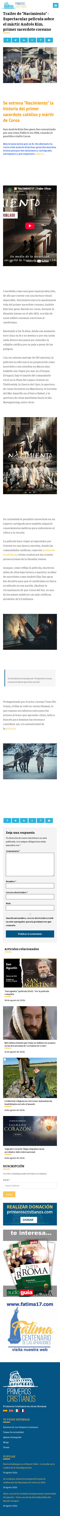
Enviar (9, 1194)
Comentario (13, 850)
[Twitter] (15, 40)
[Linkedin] (24, 40)
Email (6, 1179)
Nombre (11, 881)
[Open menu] (55, 5)
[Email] (49, 40)
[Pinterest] (41, 40)
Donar (6, 1447)
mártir (39, 153)
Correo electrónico (17, 892)
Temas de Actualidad (13, 1432)
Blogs (6, 1442)
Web (8, 903)
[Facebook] (7, 40)
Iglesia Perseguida (12, 1437)
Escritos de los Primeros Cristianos (20, 1427)
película (11, 728)
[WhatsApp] (32, 40)
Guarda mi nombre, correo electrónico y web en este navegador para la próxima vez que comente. (29, 921)
